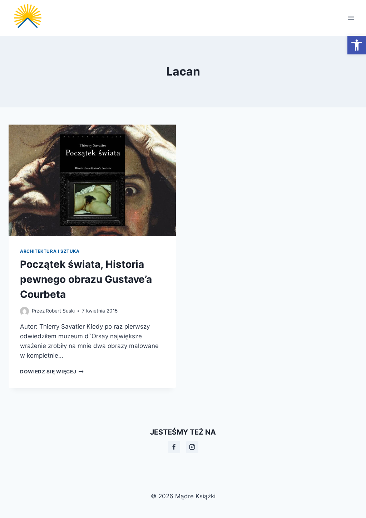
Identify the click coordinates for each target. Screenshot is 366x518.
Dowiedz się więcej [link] (52, 371)
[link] (356, 45)
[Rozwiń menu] (350, 17)
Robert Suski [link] (60, 311)
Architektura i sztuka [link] (50, 251)
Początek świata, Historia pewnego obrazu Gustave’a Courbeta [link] (86, 279)
